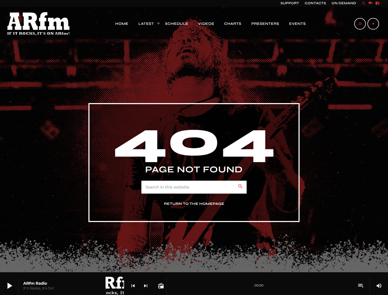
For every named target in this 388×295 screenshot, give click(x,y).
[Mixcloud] (370, 3)
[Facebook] (377, 3)
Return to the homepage (194, 204)
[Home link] (38, 24)
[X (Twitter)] (364, 3)
